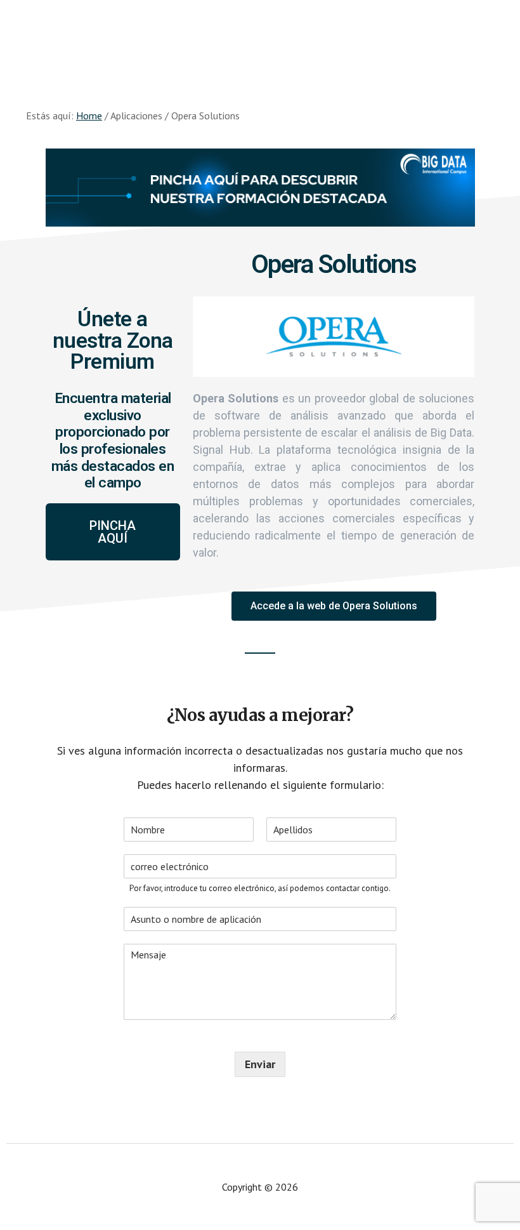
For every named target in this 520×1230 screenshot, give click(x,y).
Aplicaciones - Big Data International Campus (260, 38)
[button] (113, 531)
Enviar (260, 1064)
